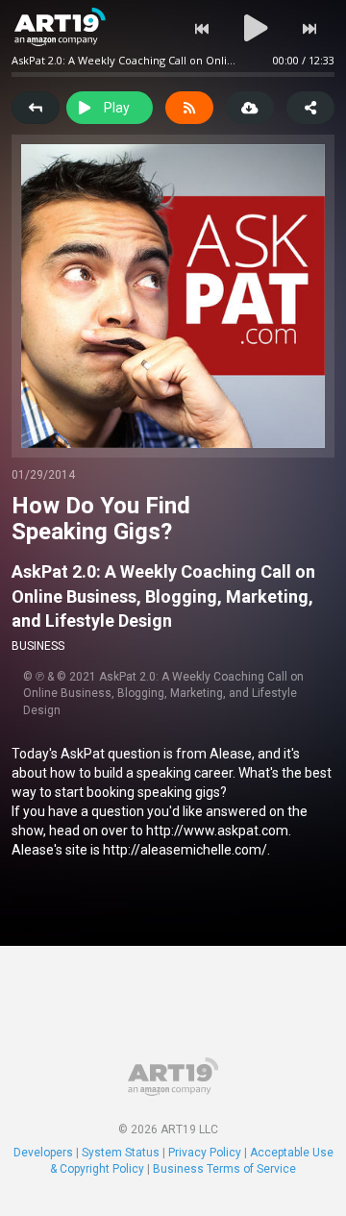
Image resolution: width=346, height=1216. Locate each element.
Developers (43, 1152)
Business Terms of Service (224, 1169)
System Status (121, 1152)
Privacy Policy (204, 1152)
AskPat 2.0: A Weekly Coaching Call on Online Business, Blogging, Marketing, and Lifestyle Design (163, 596)
